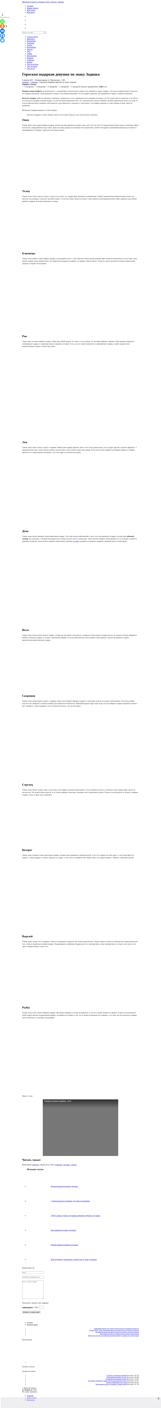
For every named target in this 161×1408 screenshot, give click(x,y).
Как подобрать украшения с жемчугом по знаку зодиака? (73, 1259)
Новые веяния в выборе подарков (64, 1245)
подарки (66, 1165)
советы (73, 1165)
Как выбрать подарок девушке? (63, 1230)
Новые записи (32, 8)
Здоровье (30, 43)
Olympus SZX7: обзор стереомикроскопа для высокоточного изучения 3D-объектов (114, 1330)
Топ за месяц (32, 66)
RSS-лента (31, 10)
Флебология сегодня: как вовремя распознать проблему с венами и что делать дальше (113, 1335)
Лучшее (30, 6)
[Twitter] (2, 40)
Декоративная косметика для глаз (117, 1377)
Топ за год (31, 69)
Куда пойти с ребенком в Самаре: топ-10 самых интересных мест (107, 1381)
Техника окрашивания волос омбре (116, 1382)
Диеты (29, 45)
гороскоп (58, 1165)
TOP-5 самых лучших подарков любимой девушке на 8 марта (75, 1216)
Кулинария (31, 47)
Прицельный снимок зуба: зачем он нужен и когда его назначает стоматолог (116, 1328)
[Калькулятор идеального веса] (129, 1362)
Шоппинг (31, 39)
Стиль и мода (32, 37)
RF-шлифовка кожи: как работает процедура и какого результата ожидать (117, 1332)
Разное (29, 62)
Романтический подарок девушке (64, 1186)
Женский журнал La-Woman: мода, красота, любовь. (43, 2)
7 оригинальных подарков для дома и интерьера (70, 1201)
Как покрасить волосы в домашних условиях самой (111, 1384)
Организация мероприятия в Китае (116, 1379)
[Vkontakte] (2, 31)
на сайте (76, 541)
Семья (29, 54)
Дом (28, 52)
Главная (25, 82)
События (30, 60)
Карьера (30, 58)
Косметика (31, 41)
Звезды (30, 49)
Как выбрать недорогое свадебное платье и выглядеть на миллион (119, 1334)
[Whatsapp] (2, 21)
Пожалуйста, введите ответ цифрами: (35, 1303)
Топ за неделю (32, 64)
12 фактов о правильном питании (117, 1375)
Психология (32, 56)
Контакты (31, 12)
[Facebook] (2, 35)
